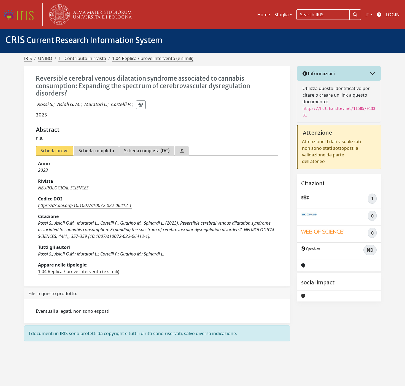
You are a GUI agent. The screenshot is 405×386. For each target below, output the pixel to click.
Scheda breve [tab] (54, 150)
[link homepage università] (89, 14)
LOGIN (392, 15)
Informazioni (321, 73)
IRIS (28, 58)
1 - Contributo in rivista (82, 58)
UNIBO (45, 58)
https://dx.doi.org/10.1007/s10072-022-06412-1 (85, 205)
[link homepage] (20, 14)
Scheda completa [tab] (96, 150)
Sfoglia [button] (281, 15)
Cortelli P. (121, 104)
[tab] (182, 151)
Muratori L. (95, 104)
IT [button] (367, 15)
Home (263, 15)
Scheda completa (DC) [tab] (147, 150)
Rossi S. (45, 104)
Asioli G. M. (68, 104)
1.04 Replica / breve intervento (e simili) (152, 58)
